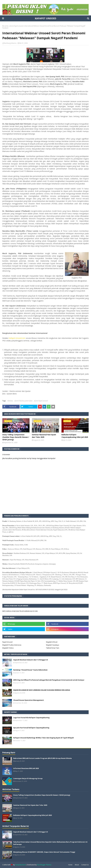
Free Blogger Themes (44, 865)
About (77, 865)
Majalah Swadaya (52, 645)
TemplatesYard (20, 865)
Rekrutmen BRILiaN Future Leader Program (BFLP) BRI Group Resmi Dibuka (42, 758)
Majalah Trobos (8, 648)
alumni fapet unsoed (16, 26)
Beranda (5, 26)
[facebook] (67, 624)
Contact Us (85, 865)
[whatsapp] (23, 624)
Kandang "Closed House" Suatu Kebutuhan (30, 670)
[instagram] (67, 629)
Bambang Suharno (10, 43)
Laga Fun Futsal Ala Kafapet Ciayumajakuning (31, 717)
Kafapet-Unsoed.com (17, 338)
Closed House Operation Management (28, 700)
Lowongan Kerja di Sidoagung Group (28, 778)
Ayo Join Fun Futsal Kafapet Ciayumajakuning (31, 728)
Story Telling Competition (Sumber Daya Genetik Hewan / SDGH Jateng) (15, 437)
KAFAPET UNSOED (45, 18)
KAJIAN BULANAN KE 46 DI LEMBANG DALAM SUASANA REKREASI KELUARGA (41, 690)
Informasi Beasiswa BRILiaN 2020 (26, 768)
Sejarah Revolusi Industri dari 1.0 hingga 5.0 (30, 660)
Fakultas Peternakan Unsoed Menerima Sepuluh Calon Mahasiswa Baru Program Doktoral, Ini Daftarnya (50, 843)
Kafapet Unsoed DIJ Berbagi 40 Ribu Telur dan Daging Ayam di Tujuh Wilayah (43, 738)
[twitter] (23, 629)
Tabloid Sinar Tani (52, 648)
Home (70, 865)
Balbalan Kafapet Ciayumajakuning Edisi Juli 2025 (74, 435)
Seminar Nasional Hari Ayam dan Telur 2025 (44, 435)
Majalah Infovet (51, 642)
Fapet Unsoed (7, 642)
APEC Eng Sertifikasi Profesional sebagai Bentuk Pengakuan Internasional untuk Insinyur (48, 680)
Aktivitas (10, 401)
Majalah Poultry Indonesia (11, 645)
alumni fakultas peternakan (23, 401)
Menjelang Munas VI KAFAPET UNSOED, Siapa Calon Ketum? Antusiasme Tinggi (44, 852)
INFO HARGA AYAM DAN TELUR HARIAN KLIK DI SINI (20, 611)
